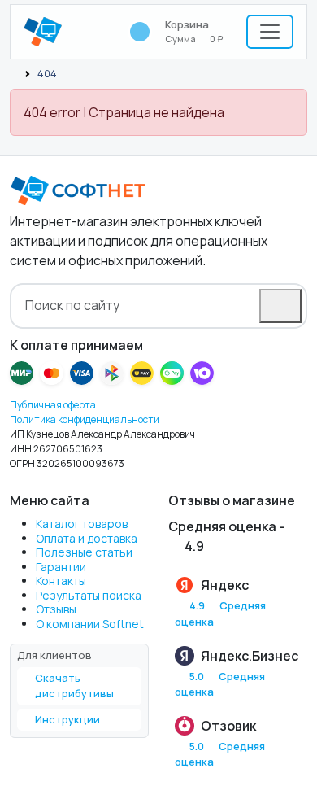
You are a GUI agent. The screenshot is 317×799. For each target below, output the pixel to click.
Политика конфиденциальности (84, 419)
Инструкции (67, 719)
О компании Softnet (90, 623)
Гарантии (61, 566)
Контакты (61, 580)
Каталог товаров (82, 523)
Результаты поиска (88, 595)
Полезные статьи (84, 552)
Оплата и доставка (86, 538)
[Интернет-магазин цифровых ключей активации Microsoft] (14, 73)
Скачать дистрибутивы (74, 685)
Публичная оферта (53, 405)
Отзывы (56, 609)
